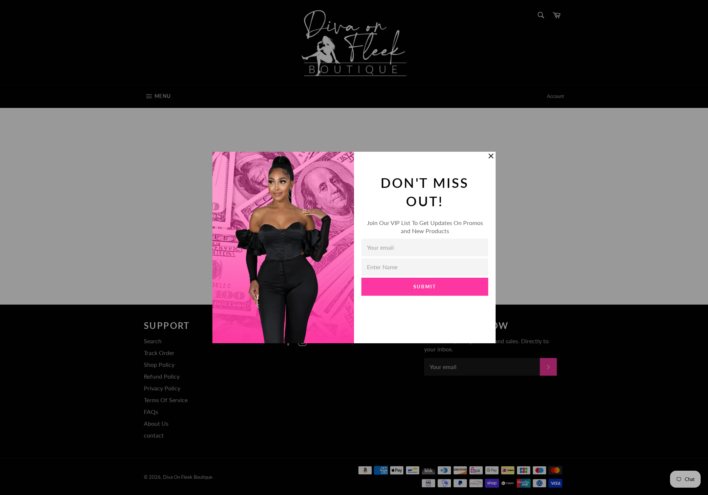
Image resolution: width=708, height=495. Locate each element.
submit (424, 286)
